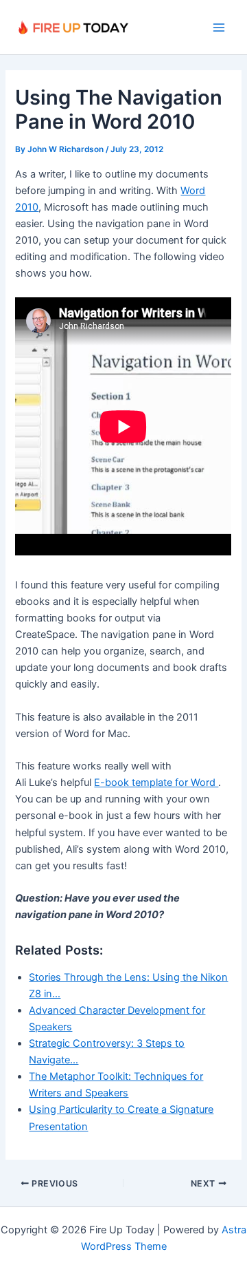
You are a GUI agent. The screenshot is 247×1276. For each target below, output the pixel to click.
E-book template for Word (156, 782)
